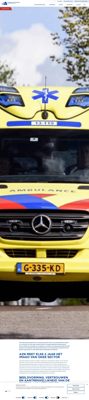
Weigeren (76, 392)
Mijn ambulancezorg (68, 1)
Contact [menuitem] (78, 4)
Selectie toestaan (75, 388)
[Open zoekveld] (84, 4)
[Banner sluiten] (87, 384)
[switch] (35, 398)
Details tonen (64, 397)
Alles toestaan (76, 385)
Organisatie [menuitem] (52, 4)
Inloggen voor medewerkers (81, 1)
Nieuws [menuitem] (61, 4)
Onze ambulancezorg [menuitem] (39, 4)
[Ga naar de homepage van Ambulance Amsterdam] (10, 4)
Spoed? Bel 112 (5, 8)
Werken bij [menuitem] (69, 4)
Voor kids (59, 1)
